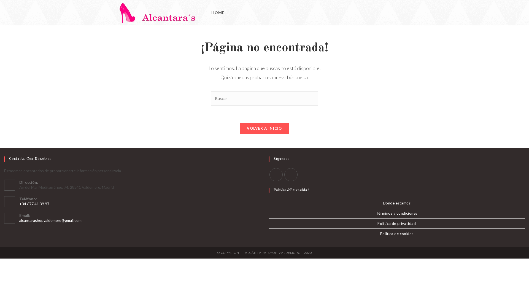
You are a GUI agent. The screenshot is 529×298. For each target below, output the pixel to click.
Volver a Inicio (264, 128)
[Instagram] (411, 13)
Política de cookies (396, 234)
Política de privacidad (396, 223)
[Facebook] (404, 13)
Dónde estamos (397, 203)
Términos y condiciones (396, 213)
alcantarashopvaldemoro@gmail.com (50, 220)
